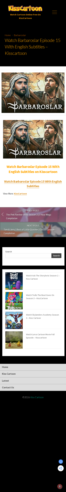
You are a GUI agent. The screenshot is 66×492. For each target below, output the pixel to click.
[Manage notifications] (59, 486)
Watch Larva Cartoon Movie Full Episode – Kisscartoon (40, 336)
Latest (5, 380)
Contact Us (8, 387)
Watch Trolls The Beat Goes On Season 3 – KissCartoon (40, 297)
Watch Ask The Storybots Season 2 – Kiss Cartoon (43, 277)
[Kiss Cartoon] (25, 9)
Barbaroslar (20, 35)
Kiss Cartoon (9, 373)
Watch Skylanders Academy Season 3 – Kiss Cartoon (42, 316)
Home (8, 35)
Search (8, 251)
